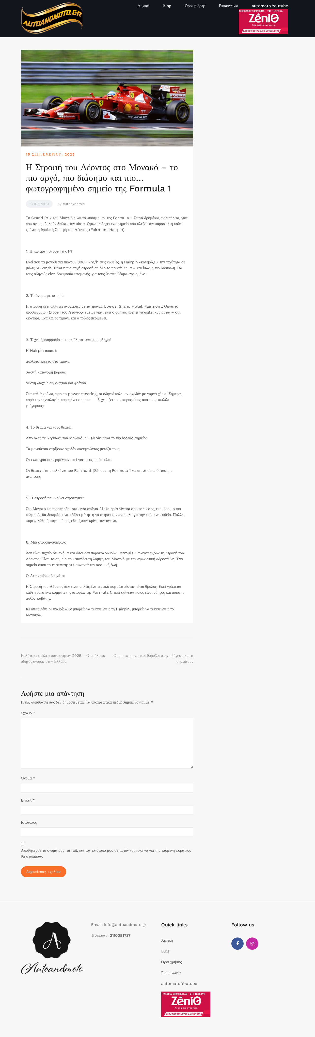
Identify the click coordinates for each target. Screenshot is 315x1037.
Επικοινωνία (228, 5)
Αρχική (143, 5)
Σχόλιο (28, 713)
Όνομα (28, 778)
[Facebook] (237, 943)
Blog (167, 5)
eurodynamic (74, 204)
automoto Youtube (270, 5)
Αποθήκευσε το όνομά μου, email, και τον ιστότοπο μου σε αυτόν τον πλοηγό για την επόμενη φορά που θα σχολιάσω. (106, 853)
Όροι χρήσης (195, 5)
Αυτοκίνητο (39, 204)
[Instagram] (252, 943)
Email (28, 800)
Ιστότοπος (29, 822)
